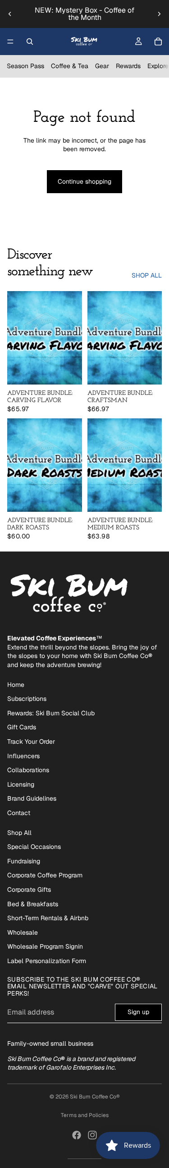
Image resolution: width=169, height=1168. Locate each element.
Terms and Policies (85, 1115)
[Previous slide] (10, 14)
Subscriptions (26, 699)
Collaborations (28, 770)
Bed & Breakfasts (32, 904)
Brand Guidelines (31, 798)
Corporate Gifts (29, 889)
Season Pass (25, 66)
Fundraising (23, 861)
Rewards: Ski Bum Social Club (51, 713)
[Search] (30, 41)
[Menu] (10, 41)
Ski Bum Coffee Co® (95, 1096)
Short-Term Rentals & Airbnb (47, 918)
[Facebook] (76, 1135)
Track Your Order (31, 741)
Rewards (128, 66)
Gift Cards (21, 727)
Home (15, 685)
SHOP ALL (147, 275)
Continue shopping (84, 181)
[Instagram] (92, 1135)
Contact (18, 813)
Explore (158, 66)
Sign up (138, 1012)
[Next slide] (159, 14)
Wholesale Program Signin (45, 946)
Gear (102, 66)
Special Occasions (34, 847)
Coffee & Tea (69, 66)
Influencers (23, 756)
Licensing (20, 784)
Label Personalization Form (46, 961)
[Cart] (158, 41)
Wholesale (22, 932)
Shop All (19, 833)
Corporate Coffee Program (44, 875)
